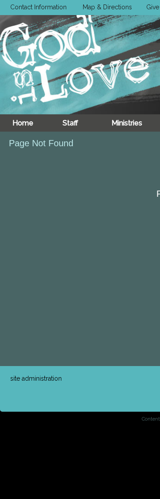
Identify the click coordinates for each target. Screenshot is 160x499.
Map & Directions (105, 7)
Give (151, 7)
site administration (36, 378)
